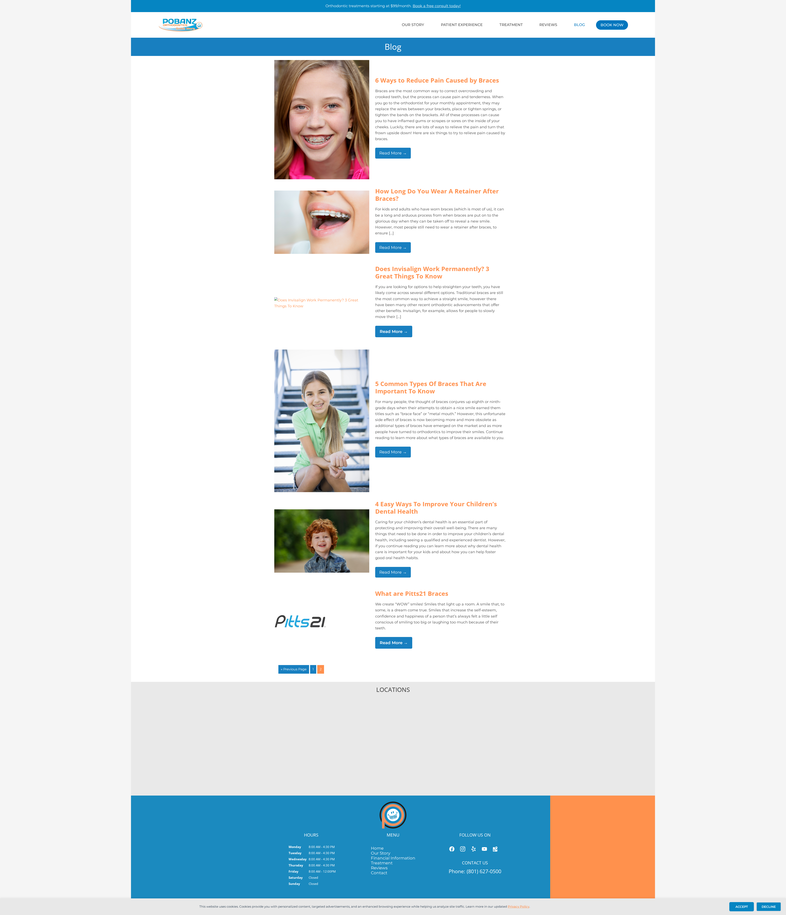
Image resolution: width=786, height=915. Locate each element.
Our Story (380, 853)
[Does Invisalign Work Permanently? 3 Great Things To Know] (321, 300)
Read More (393, 153)
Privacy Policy (518, 906)
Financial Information (393, 858)
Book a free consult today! (437, 6)
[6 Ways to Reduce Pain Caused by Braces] (321, 63)
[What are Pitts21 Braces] (300, 614)
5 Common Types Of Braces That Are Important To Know (430, 387)
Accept (741, 907)
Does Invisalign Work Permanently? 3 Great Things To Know (432, 272)
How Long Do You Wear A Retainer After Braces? (437, 195)
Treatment (382, 863)
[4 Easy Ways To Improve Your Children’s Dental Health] (321, 512)
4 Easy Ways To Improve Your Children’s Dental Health (436, 507)
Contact (379, 872)
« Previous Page (294, 669)
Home (377, 848)
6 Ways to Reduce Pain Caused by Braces (437, 80)
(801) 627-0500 (484, 871)
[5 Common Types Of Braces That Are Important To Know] (321, 352)
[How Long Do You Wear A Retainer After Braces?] (321, 193)
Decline (769, 907)
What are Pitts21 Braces (411, 593)
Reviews (379, 867)
